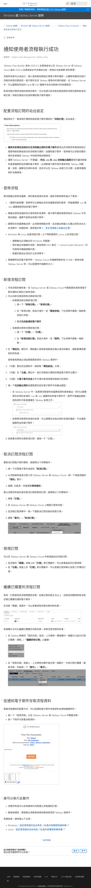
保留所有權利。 (42, 886)
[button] (5, 38)
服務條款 (16, 877)
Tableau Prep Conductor (69, 26)
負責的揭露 (37, 877)
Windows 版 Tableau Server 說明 (35, 26)
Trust (46, 877)
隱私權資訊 (26, 877)
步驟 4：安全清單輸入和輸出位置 (53, 228)
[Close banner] (88, 9)
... (54, 26)
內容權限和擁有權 (59, 825)
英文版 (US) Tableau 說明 (54, 9)
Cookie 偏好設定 (66, 877)
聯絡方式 (54, 877)
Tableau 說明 (12, 26)
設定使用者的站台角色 (32, 825)
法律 (8, 877)
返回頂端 (47, 840)
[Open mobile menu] (5, 3)
